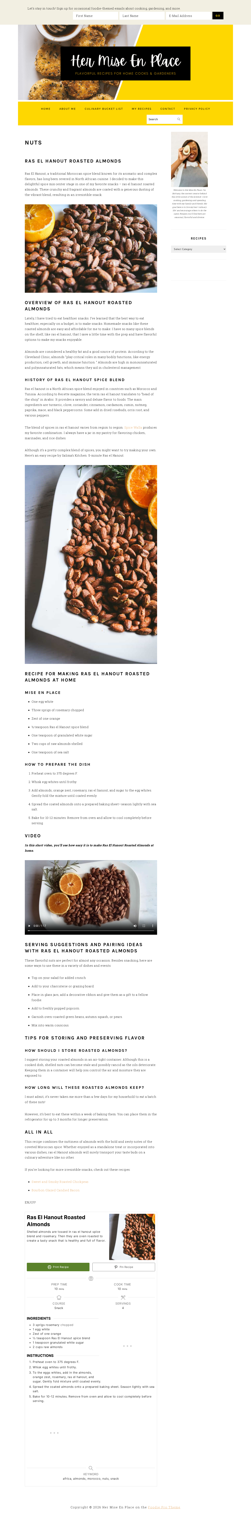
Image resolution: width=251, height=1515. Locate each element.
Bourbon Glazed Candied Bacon (56, 1190)
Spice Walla (133, 427)
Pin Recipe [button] (126, 1266)
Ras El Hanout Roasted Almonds (73, 161)
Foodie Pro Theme (164, 1507)
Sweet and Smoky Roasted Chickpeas (60, 1182)
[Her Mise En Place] (125, 99)
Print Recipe (60, 1266)
